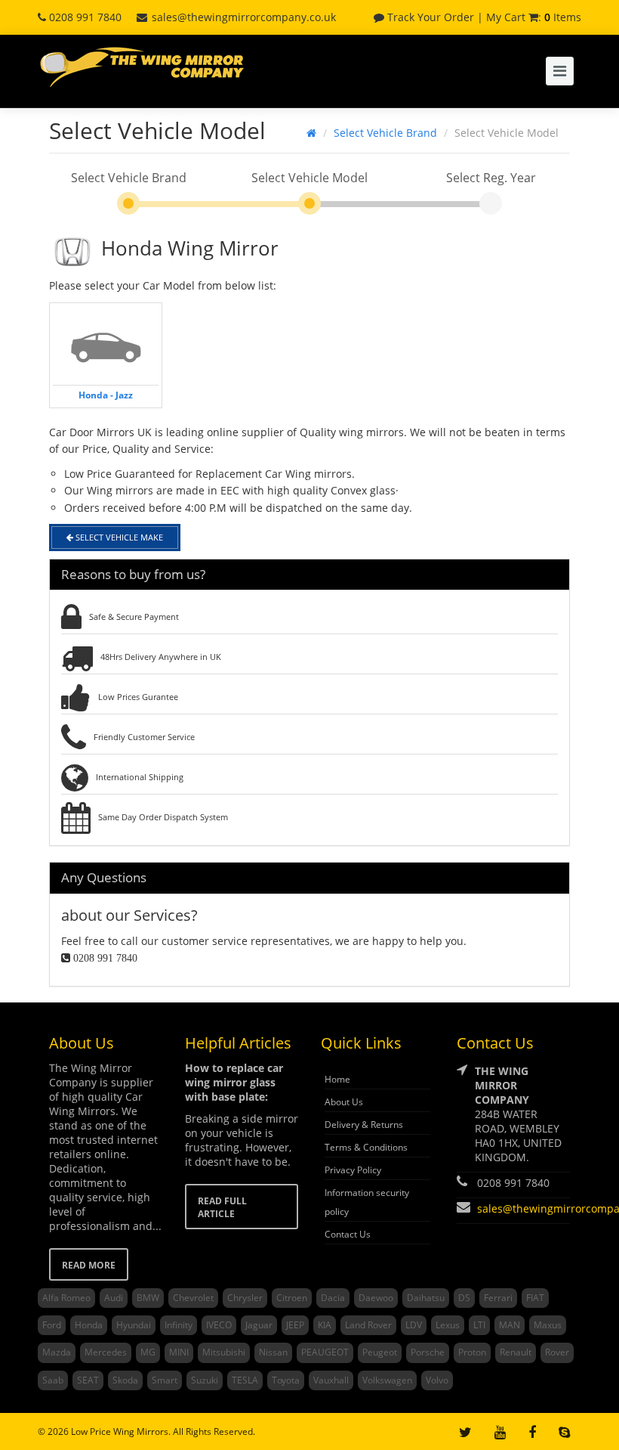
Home (337, 1079)
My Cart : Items (533, 17)
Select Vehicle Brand (385, 132)
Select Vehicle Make (118, 537)
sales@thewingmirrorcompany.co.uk (244, 17)
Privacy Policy (353, 1169)
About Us (344, 1101)
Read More (88, 1265)
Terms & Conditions (366, 1147)
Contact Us (348, 1234)
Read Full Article (222, 1207)
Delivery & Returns (364, 1124)
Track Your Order (429, 17)
